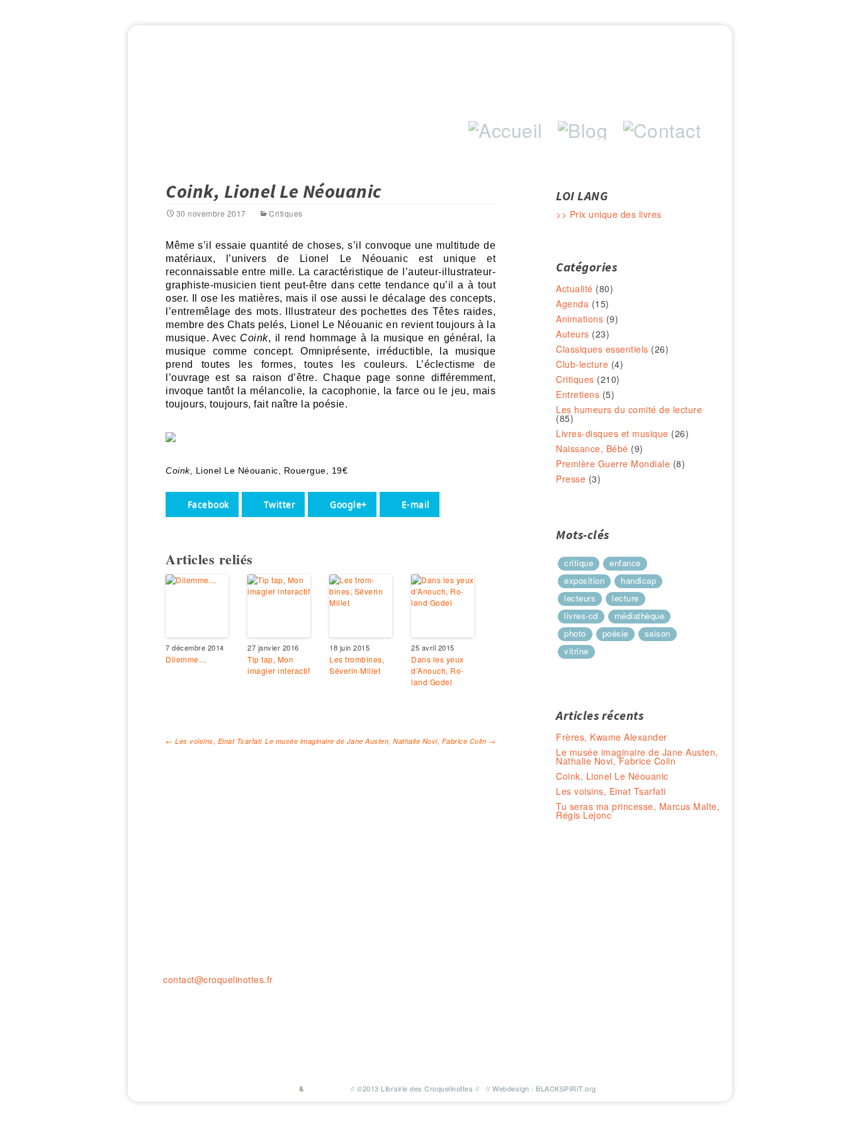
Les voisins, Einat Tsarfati (214, 741)
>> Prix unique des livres (609, 214)
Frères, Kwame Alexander (611, 737)
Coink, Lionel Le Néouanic (612, 776)
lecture (625, 598)
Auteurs (572, 333)
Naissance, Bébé (592, 448)
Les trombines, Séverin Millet (356, 665)
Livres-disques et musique (612, 433)
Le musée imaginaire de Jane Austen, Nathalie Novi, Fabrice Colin (380, 741)
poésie (615, 633)
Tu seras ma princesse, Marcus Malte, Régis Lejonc (638, 810)
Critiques (286, 213)
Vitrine (576, 651)
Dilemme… (186, 659)
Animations (579, 318)
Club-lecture (582, 364)
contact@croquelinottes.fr (218, 979)
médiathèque (639, 616)
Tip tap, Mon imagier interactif (278, 665)
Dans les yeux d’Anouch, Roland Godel (437, 670)
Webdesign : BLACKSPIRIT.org (544, 1088)
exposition (584, 580)
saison (657, 633)
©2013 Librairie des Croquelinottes (415, 1088)
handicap (638, 580)
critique (578, 563)
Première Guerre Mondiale (613, 463)
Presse (571, 478)
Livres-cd (581, 616)
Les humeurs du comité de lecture (629, 409)
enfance (625, 563)
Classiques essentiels (602, 349)
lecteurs (580, 598)
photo (575, 633)
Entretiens (577, 394)
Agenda (572, 303)
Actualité (574, 288)
